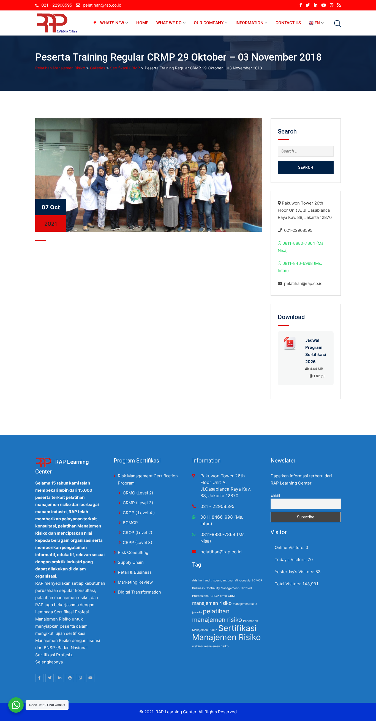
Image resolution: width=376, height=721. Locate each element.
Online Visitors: (290, 547)
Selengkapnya (49, 662)
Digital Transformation (139, 592)
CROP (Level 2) (137, 532)
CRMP (232, 596)
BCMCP (130, 522)
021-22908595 (298, 230)
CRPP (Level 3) (137, 542)
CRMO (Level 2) (138, 493)
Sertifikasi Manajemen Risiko (226, 632)
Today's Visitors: (291, 559)
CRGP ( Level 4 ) (139, 512)
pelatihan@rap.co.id (102, 5)
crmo (223, 596)
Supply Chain (131, 562)
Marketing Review (135, 582)
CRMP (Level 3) (138, 502)
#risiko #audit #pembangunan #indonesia (221, 580)
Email (275, 495)
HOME (142, 22)
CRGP (215, 596)
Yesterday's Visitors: (295, 571)
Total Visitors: (289, 583)
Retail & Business (135, 572)
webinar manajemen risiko (210, 646)
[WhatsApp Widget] (16, 705)
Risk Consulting (133, 552)
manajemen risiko (212, 603)
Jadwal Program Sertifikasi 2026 (315, 351)
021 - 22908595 (56, 5)
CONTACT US (288, 22)
